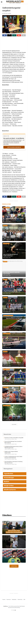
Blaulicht (6, 481)
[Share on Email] (19, 35)
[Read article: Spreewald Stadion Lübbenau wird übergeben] (14, 322)
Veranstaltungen (9, 477)
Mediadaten (14, 599)
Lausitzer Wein (16, 606)
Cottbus (5, 225)
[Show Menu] (1, 2)
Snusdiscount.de (11, 607)
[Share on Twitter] (9, 35)
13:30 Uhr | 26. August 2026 (11, 454)
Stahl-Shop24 (22, 606)
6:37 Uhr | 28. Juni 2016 (6, 13)
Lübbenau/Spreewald (8, 315)
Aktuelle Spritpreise (10, 489)
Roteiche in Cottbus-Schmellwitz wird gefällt (14, 437)
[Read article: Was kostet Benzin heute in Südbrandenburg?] (14, 250)
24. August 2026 (7, 329)
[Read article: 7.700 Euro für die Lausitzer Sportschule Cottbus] (14, 232)
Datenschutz (20, 599)
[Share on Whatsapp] (14, 35)
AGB (24, 599)
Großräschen (6, 333)
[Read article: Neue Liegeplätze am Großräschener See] (14, 340)
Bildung (5, 261)
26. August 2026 (7, 221)
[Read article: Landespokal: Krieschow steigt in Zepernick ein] (14, 358)
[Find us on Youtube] (15, 610)
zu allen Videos (14, 566)
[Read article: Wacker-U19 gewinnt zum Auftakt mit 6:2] (14, 304)
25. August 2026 (7, 275)
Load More (14, 424)
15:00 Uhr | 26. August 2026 (11, 439)
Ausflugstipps (6, 405)
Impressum (9, 599)
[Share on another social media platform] (23, 35)
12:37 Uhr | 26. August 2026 (11, 459)
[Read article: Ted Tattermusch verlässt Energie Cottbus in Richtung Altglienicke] (14, 286)
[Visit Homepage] (15, 2)
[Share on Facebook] (4, 35)
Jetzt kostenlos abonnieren (14, 147)
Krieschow (5, 387)
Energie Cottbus (9, 485)
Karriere (3, 599)
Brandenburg (6, 207)
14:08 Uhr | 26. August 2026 (11, 444)
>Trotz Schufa (10, 606)
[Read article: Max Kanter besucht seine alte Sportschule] (14, 268)
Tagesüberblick (8, 473)
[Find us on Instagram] (13, 610)
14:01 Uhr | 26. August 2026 (11, 449)
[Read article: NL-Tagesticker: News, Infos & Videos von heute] (14, 214)
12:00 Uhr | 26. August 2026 (11, 464)
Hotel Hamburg (17, 607)
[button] (14, 527)
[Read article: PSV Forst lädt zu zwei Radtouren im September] (14, 412)
